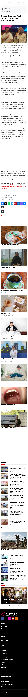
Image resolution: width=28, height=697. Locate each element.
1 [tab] (9, 605)
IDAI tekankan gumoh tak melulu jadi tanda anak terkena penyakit (12, 243)
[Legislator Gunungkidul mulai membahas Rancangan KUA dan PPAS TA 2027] (4, 522)
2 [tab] (12, 605)
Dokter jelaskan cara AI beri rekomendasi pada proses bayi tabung (13, 426)
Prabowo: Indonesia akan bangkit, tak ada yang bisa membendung (16, 562)
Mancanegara (5, 657)
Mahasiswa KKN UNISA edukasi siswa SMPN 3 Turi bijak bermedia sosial (17, 468)
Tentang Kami (5, 681)
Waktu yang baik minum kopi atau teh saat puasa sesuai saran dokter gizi (12, 289)
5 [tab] (18, 605)
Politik (3, 643)
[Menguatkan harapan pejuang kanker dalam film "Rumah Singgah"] (4, 483)
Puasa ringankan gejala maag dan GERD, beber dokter (13, 380)
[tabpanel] (14, 595)
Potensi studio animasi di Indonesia (12, 600)
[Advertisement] (14, 155)
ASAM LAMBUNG (18, 215)
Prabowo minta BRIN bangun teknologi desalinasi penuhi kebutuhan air (17, 577)
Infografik (4, 670)
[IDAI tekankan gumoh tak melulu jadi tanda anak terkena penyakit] (14, 235)
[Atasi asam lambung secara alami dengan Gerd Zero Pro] (14, 303)
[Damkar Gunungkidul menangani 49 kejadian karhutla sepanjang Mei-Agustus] (4, 513)
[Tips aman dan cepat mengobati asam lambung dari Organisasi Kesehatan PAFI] (14, 326)
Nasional (3, 667)
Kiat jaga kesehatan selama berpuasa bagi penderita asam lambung (13, 186)
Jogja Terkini (4, 640)
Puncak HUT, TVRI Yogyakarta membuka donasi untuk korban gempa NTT (17, 570)
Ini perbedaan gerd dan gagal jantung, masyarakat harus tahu (12, 266)
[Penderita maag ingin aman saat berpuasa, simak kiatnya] (14, 540)
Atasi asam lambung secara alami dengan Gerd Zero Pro (13, 312)
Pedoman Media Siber (7, 684)
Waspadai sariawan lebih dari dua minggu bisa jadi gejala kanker (13, 403)
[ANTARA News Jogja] (15, 2)
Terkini (3, 462)
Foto (2, 583)
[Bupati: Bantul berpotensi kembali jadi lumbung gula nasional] (4, 497)
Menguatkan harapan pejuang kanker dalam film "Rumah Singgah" (17, 483)
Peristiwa (3, 645)
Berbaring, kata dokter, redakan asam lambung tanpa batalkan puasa (12, 358)
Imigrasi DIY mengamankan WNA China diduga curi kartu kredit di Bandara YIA (17, 475)
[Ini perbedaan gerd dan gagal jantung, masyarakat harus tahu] (14, 258)
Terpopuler (4, 628)
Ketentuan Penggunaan (8, 674)
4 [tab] (16, 605)
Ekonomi (3, 648)
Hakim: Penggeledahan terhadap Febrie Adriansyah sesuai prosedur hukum (17, 490)
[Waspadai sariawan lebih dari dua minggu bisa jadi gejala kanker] (14, 395)
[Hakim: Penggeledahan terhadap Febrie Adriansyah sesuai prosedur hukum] (4, 490)
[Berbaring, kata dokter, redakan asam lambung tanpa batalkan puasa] (14, 349)
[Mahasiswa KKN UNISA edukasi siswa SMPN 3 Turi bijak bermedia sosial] (4, 469)
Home (5, 8)
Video (2, 634)
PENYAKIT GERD (8, 215)
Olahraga (3, 650)
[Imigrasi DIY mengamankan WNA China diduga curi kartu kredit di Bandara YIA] (4, 476)
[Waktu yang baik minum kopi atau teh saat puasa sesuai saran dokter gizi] (14, 280)
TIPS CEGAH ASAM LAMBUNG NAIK (11, 218)
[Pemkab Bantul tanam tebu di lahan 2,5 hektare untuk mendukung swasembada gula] (4, 504)
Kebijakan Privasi (6, 676)
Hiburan (11, 8)
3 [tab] (14, 605)
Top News (4, 528)
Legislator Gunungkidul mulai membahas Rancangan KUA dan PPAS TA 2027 (17, 521)
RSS (2, 687)
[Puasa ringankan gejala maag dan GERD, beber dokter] (14, 372)
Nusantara (4, 636)
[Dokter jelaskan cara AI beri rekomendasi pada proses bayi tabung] (14, 418)
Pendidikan (4, 653)
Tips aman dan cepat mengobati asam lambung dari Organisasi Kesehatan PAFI (13, 335)
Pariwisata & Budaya (7, 659)
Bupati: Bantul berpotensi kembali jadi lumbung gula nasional (16, 497)
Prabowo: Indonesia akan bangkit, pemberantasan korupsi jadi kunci (16, 555)
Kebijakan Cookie (6, 679)
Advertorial (4, 665)
